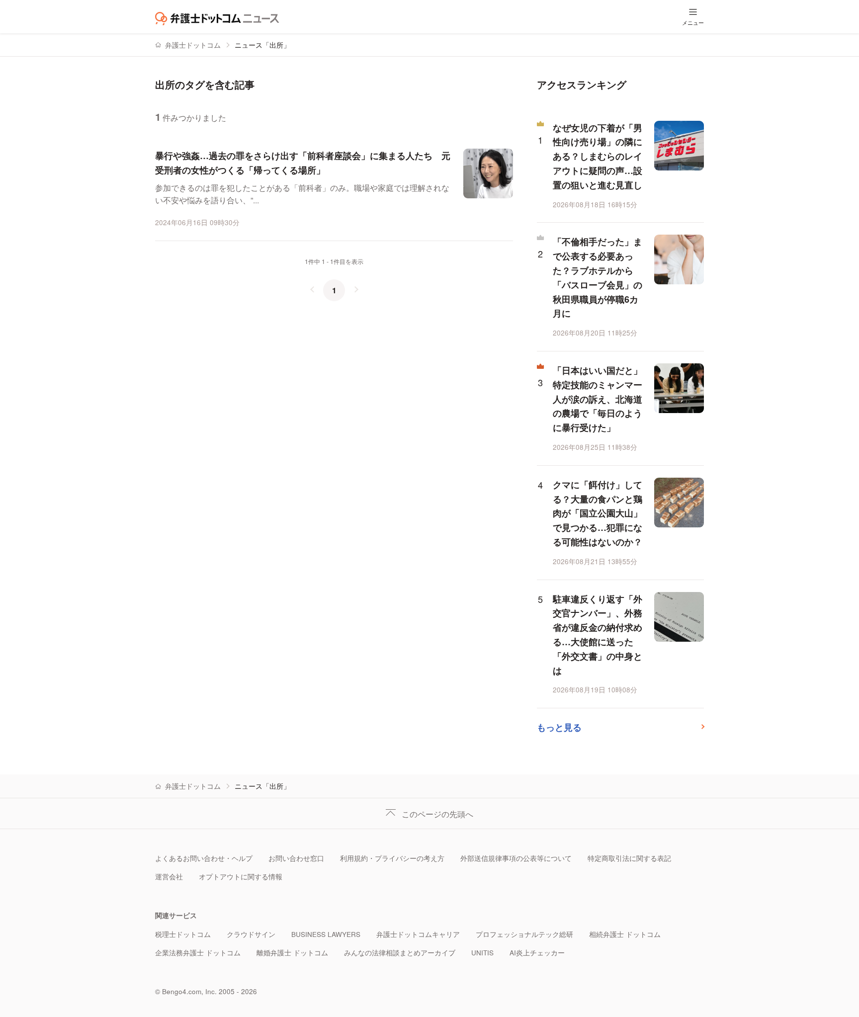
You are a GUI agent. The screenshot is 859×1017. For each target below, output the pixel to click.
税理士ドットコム (183, 934)
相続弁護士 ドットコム (625, 934)
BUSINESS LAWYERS (325, 934)
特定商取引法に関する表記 (629, 858)
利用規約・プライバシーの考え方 (392, 858)
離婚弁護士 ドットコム (292, 952)
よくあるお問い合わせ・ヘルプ (204, 858)
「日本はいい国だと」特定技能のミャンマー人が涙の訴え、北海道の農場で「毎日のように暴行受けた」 (597, 399)
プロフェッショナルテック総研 (524, 934)
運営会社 (169, 876)
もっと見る (559, 727)
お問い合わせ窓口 (296, 858)
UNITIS (482, 952)
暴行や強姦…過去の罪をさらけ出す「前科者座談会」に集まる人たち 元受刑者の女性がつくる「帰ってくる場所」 (302, 162)
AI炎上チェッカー (537, 952)
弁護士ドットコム (193, 45)
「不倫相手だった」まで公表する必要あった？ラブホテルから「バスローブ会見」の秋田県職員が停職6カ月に (597, 277)
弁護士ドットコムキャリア (418, 934)
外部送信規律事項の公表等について (516, 858)
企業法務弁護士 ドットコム (198, 952)
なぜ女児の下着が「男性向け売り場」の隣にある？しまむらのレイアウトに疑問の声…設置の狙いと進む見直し (597, 156)
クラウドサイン (251, 934)
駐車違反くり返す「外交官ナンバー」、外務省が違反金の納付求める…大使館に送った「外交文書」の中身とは (597, 635)
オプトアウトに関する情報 (240, 876)
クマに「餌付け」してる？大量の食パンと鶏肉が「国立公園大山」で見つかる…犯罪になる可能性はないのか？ (597, 513)
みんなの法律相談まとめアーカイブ (399, 952)
